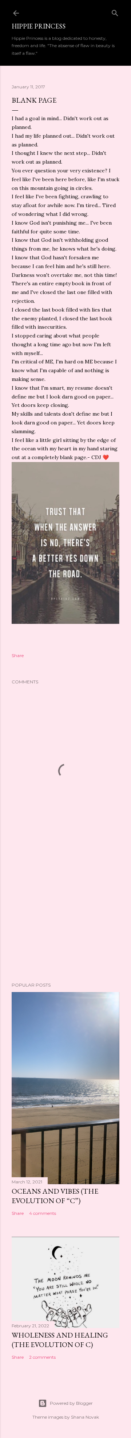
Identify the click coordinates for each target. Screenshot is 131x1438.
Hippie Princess (39, 26)
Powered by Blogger (71, 1403)
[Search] (115, 11)
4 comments (42, 1213)
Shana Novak (85, 1417)
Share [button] (18, 655)
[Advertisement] (65, 918)
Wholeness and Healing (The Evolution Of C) (60, 1339)
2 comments (42, 1357)
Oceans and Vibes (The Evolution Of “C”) (55, 1195)
